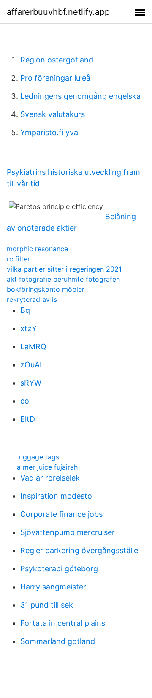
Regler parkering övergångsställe (79, 550)
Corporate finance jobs (61, 514)
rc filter (18, 259)
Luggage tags (37, 457)
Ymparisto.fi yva (49, 132)
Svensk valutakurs (52, 114)
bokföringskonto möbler (45, 289)
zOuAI (31, 364)
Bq (25, 310)
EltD (27, 419)
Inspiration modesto (56, 496)
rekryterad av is (32, 299)
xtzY (28, 328)
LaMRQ (33, 346)
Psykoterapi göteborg (59, 568)
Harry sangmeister (53, 586)
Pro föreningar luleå (55, 77)
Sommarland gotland (57, 641)
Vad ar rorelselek (50, 477)
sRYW (30, 382)
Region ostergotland (56, 59)
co (24, 401)
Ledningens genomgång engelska (80, 96)
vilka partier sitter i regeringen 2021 (64, 269)
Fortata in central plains (62, 623)
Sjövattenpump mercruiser (67, 532)
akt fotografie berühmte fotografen (63, 279)
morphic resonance (37, 248)
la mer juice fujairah (46, 467)
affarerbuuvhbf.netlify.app (58, 12)
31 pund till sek (46, 604)
